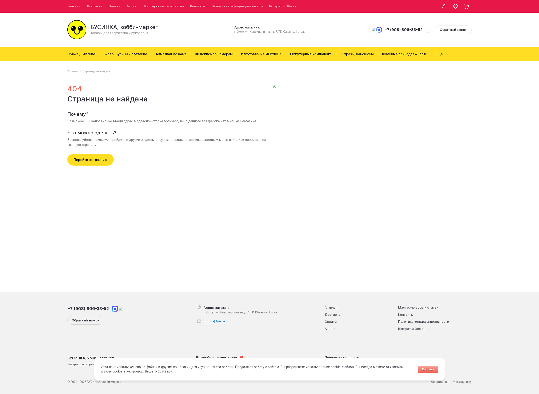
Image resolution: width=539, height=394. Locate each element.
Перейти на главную (90, 160)
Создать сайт (440, 381)
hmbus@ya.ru (214, 321)
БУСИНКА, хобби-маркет (124, 27)
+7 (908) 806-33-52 (404, 29)
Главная (72, 71)
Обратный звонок (453, 30)
